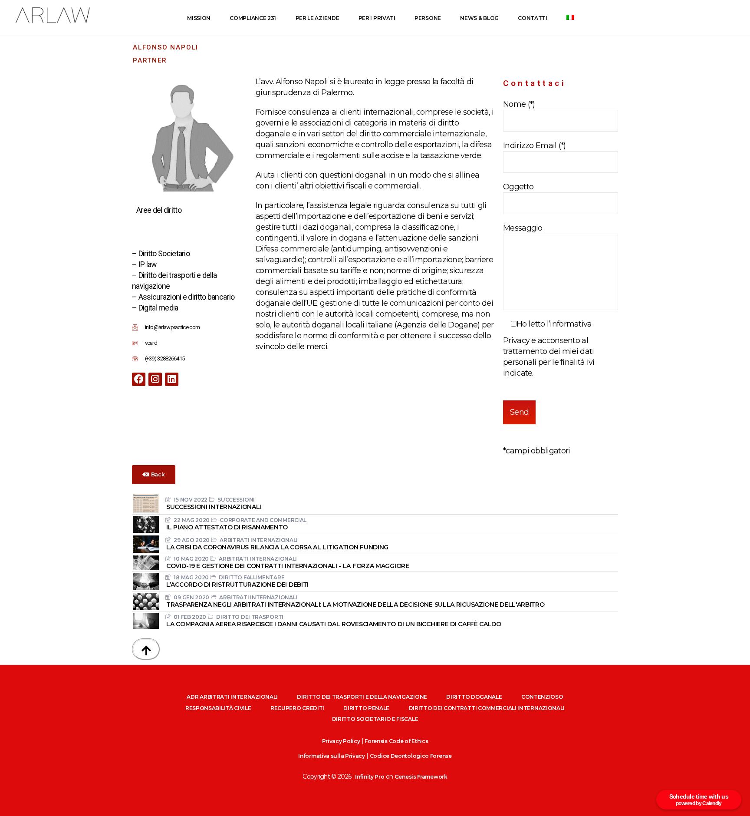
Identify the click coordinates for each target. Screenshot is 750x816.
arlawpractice (52, 15)
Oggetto (518, 187)
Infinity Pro (369, 776)
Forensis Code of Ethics (396, 741)
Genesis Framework (421, 776)
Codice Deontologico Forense (411, 756)
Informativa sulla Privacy (331, 756)
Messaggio (523, 228)
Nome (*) (519, 104)
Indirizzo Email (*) (534, 145)
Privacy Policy (341, 741)
